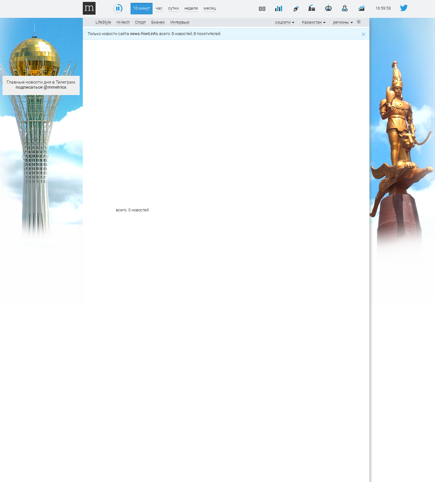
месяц (209, 8)
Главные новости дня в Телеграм (41, 84)
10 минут (141, 8)
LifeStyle (103, 22)
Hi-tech (123, 22)
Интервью (179, 22)
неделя (191, 8)
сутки (173, 8)
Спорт (140, 22)
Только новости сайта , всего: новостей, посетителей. (155, 33)
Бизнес (158, 22)
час (159, 8)
